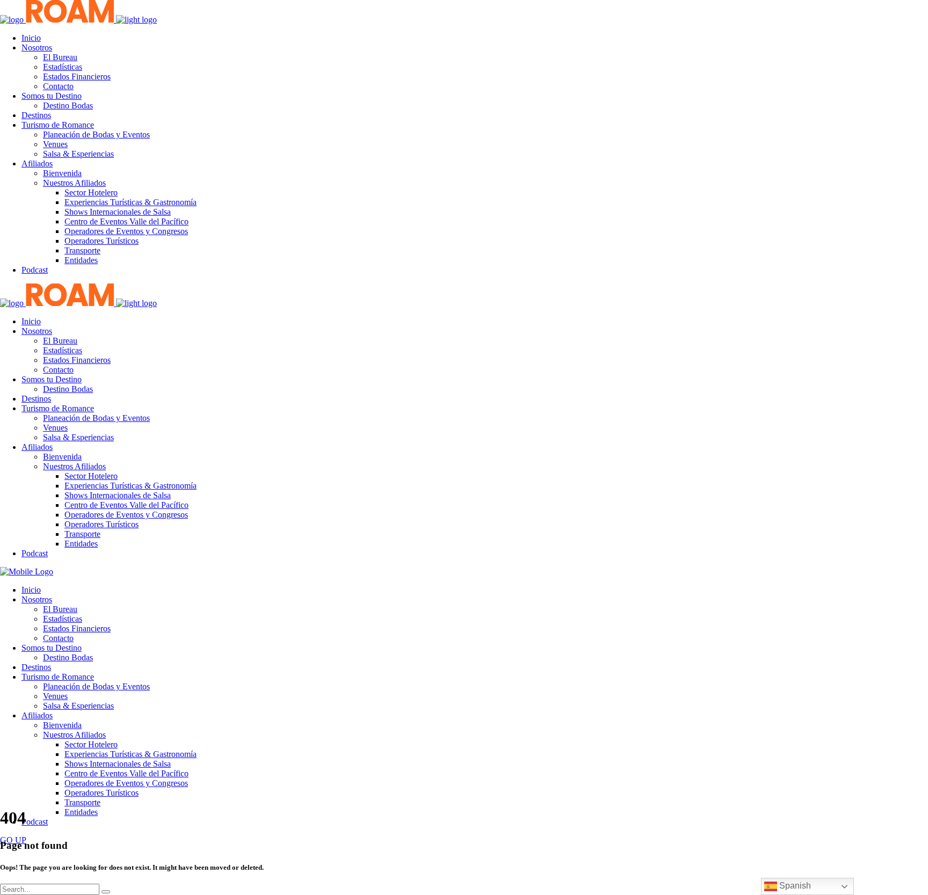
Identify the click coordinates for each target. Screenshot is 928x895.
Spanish (794, 885)
